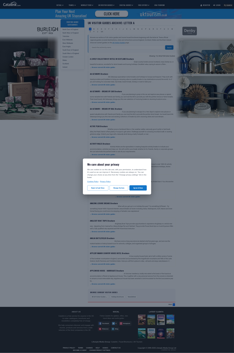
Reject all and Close (97, 188)
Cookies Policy (92, 181)
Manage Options (118, 188)
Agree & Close (138, 188)
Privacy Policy (105, 181)
